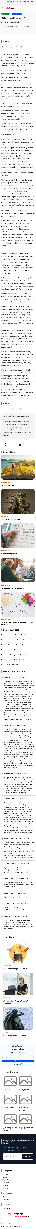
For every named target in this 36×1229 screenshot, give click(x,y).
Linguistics (7, 997)
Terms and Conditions (15, 1226)
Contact (6, 1200)
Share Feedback (27, 445)
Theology (5, 551)
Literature (5, 482)
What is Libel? (7, 1089)
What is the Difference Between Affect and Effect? (10, 1128)
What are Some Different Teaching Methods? (24, 1108)
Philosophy (6, 585)
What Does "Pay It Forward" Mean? (14, 588)
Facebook (6, 1208)
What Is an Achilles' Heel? (11, 519)
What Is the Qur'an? (9, 554)
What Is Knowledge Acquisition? (15, 969)
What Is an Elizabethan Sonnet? (15, 1036)
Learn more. (25, 2)
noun (7, 55)
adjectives (20, 119)
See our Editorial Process (10, 445)
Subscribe (18, 1061)
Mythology (6, 517)
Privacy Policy (4, 1226)
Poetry (6, 1032)
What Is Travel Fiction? (10, 485)
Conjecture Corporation (19, 1223)
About (5, 1197)
